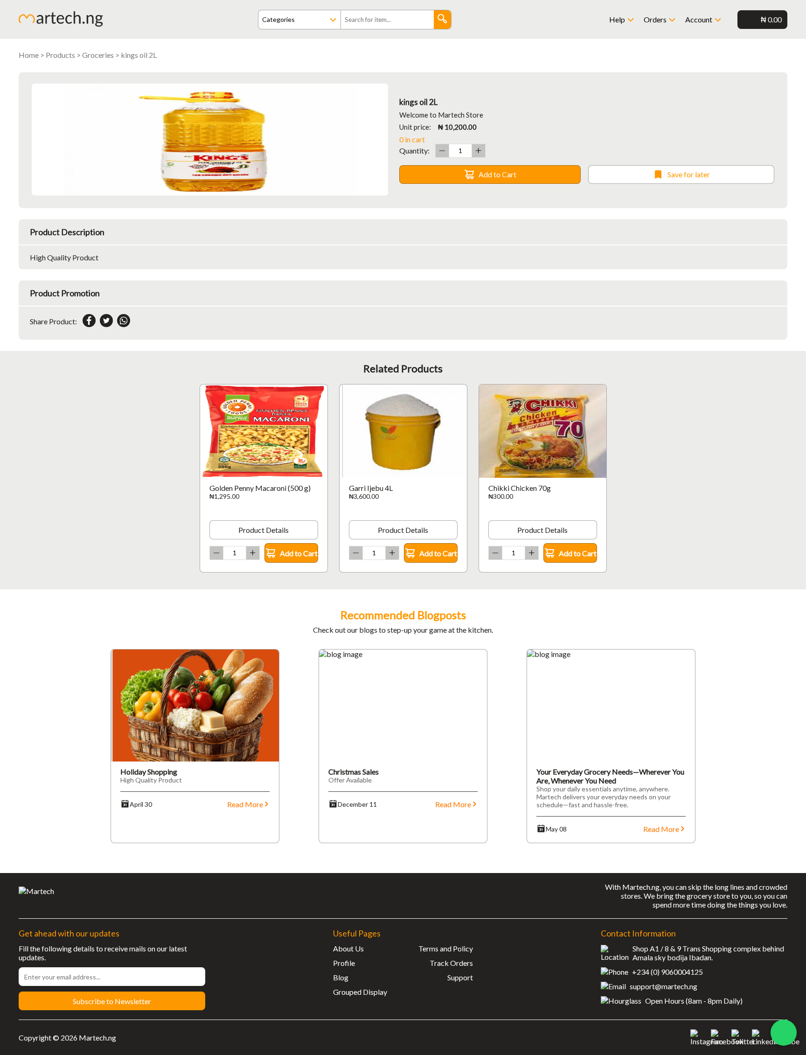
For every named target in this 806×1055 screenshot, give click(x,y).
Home (29, 54)
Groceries (98, 54)
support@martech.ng (663, 986)
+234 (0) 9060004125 (667, 971)
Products (60, 54)
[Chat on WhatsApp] (784, 1033)
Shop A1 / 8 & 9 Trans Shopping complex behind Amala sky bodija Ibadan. (708, 953)
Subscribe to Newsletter (112, 1001)
